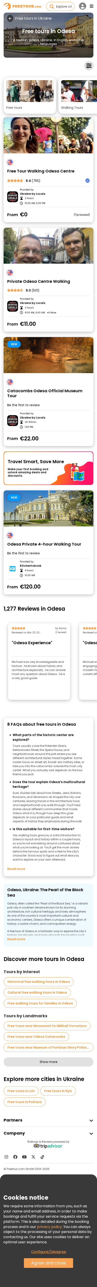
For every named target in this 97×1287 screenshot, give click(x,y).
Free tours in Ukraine (33, 18)
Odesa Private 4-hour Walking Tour (44, 544)
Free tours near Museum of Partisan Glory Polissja (48, 1047)
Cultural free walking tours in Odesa (37, 992)
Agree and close (48, 1263)
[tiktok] (42, 1157)
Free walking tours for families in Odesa (40, 1003)
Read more (16, 869)
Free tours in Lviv (21, 1091)
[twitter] (33, 1157)
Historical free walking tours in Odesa (38, 981)
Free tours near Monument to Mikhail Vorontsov (47, 1026)
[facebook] (15, 1157)
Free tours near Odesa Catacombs (36, 1036)
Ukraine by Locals (32, 193)
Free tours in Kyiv (58, 1091)
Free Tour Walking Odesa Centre (40, 171)
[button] (30, 95)
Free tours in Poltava (24, 1102)
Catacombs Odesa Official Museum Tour (45, 393)
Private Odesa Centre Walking (38, 281)
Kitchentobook (30, 565)
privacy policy (49, 1226)
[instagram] (6, 1157)
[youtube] (24, 1157)
